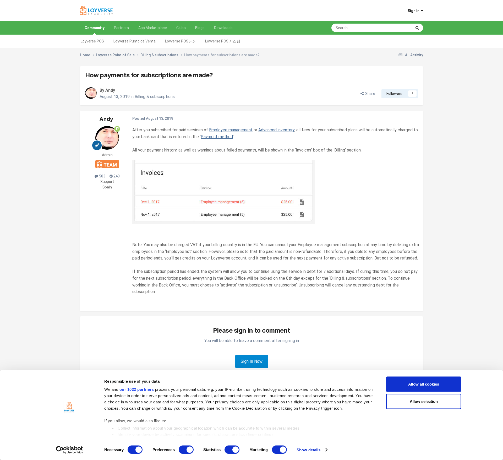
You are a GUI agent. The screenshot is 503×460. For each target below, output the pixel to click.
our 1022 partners (136, 389)
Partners (121, 28)
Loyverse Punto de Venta (134, 41)
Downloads (223, 28)
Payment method (217, 136)
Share (369, 93)
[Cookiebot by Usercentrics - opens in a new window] (69, 450)
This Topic (396, 28)
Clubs (181, 28)
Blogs (200, 28)
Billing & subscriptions (155, 96)
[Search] (417, 28)
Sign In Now (252, 361)
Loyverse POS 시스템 (222, 41)
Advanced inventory (276, 129)
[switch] (186, 449)
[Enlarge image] (223, 191)
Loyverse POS (92, 41)
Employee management (231, 129)
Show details (308, 449)
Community (95, 28)
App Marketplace (152, 28)
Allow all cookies (423, 384)
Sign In (414, 11)
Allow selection (424, 401)
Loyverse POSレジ (180, 41)
